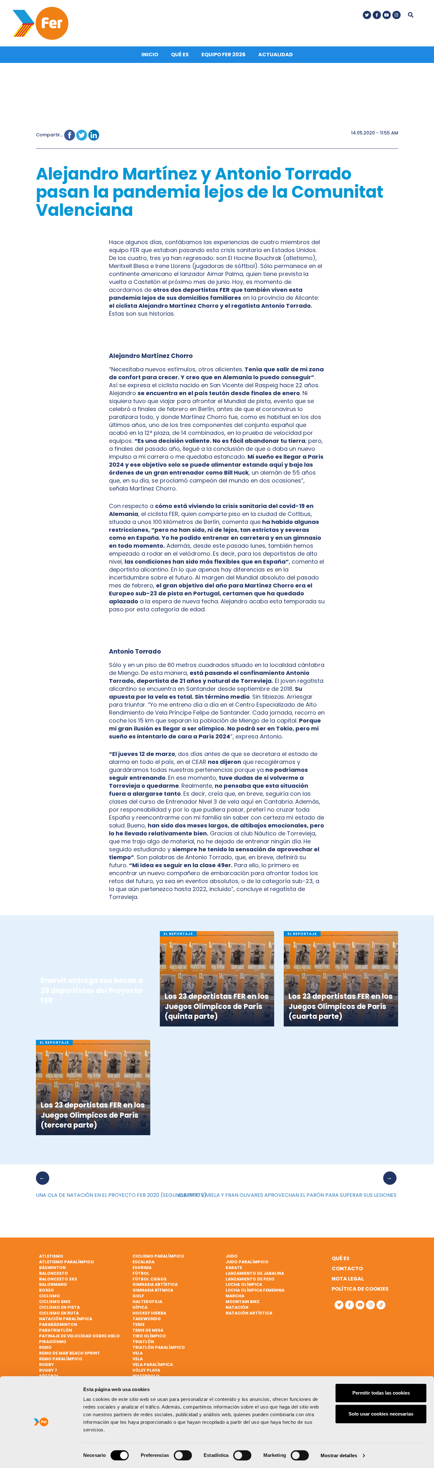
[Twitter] (367, 15)
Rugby (46, 1364)
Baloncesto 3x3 (58, 1279)
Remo (45, 1347)
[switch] (183, 1455)
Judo (232, 1256)
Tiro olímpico (149, 1336)
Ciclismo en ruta (59, 1313)
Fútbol (140, 1273)
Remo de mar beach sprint (69, 1353)
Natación (237, 1307)
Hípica (139, 1307)
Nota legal (348, 1278)
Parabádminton (58, 1324)
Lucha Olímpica (244, 1284)
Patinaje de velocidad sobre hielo (79, 1336)
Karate (234, 1267)
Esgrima (142, 1267)
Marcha (235, 1296)
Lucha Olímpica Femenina (255, 1290)
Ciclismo (49, 1296)
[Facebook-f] (377, 15)
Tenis (138, 1324)
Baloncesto (53, 1273)
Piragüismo (52, 1341)
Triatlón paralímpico (158, 1347)
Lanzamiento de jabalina (255, 1273)
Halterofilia (147, 1301)
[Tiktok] (380, 1304)
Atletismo (51, 1256)
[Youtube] (387, 15)
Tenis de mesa (147, 1330)
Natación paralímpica (65, 1318)
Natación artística (249, 1313)
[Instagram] (396, 15)
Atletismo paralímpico (66, 1262)
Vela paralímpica (152, 1364)
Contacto (347, 1268)
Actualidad (275, 54)
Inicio (149, 54)
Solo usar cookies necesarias (381, 1414)
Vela (137, 1353)
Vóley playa (146, 1370)
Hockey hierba (149, 1313)
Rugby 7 (48, 1370)
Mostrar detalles (339, 1455)
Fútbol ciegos (149, 1279)
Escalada (143, 1262)
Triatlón (143, 1341)
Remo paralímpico (60, 1359)
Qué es (180, 54)
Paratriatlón (55, 1330)
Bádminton (52, 1267)
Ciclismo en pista (59, 1307)
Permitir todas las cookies (381, 1393)
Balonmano (53, 1284)
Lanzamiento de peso (250, 1279)
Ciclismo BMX (55, 1301)
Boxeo (46, 1290)
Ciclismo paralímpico (158, 1256)
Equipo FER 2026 (223, 54)
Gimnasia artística (155, 1284)
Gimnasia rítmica (152, 1290)
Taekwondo (146, 1318)
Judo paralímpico (247, 1262)
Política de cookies (360, 1289)
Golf (138, 1296)
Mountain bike (242, 1301)
